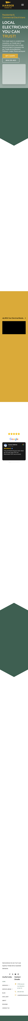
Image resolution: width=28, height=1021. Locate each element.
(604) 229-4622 (20, 991)
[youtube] (15, 974)
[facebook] (9, 974)
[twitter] (12, 974)
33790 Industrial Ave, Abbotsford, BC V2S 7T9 (20, 986)
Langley (11, 51)
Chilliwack (5, 51)
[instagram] (18, 974)
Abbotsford (17, 49)
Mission (16, 51)
